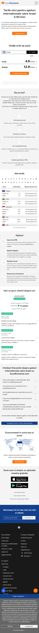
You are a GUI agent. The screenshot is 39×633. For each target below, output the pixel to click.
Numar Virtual (7, 585)
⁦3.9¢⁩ (19, 201)
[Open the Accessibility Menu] (3, 591)
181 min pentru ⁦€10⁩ (31, 211)
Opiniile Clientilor (6, 555)
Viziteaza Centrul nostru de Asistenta (19, 423)
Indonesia (9, 207)
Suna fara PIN (12, 240)
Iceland (8, 191)
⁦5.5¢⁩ (19, 211)
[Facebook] (19, 527)
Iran (7, 217)
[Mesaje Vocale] (3, 262)
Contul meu (4, 541)
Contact (23, 541)
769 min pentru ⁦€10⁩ (31, 193)
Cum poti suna (7, 576)
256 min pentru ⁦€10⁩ (31, 201)
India (7, 199)
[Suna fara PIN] (3, 241)
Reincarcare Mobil (6, 591)
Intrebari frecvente (26, 538)
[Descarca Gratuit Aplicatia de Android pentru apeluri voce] (19, 485)
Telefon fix (5, 193)
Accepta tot (29, 626)
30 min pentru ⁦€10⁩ (31, 222)
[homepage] (17, 3)
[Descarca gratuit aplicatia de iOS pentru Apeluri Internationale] (19, 479)
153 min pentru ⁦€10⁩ (31, 214)
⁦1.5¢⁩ (19, 196)
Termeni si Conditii (6, 549)
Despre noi (4, 552)
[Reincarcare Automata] (3, 275)
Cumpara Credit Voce (19, 73)
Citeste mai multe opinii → (19, 309)
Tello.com (24, 547)
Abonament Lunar (8, 573)
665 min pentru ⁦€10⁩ (31, 196)
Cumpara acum (19, 33)
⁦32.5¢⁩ (18, 222)
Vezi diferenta (19, 462)
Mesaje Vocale (12, 261)
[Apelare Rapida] (3, 251)
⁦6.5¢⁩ (19, 214)
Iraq (7, 225)
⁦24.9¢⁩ (18, 219)
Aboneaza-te (29, 518)
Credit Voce (4, 564)
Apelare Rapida (12, 251)
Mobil (4, 196)
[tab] (2, 178)
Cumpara (5, 567)
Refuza (10, 626)
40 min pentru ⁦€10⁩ (31, 219)
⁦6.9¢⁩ (19, 209)
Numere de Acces (8, 579)
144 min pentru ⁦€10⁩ (31, 209)
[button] (36, 3)
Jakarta (4, 211)
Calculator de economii (10, 588)
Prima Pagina (5, 538)
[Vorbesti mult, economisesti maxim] (19, 445)
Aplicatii (5, 582)
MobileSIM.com (25, 550)
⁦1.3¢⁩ (19, 193)
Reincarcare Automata (15, 274)
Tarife (4, 570)
